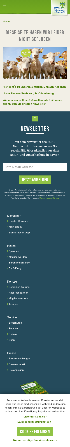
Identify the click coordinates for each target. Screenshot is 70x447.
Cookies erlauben (35, 432)
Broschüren (15, 322)
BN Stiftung (15, 268)
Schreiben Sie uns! (19, 286)
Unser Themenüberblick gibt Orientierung (28, 93)
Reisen (13, 334)
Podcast (13, 328)
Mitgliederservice (18, 298)
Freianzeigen (16, 369)
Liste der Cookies (35, 416)
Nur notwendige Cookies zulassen (35, 440)
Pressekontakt (17, 364)
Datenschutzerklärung (49, 198)
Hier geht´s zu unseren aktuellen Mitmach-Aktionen (34, 86)
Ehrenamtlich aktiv (19, 262)
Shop (12, 339)
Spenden (14, 251)
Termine (13, 304)
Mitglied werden (18, 256)
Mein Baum (15, 226)
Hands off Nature (18, 221)
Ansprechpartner (18, 292)
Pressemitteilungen (20, 358)
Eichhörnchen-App (19, 232)
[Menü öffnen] (4, 7)
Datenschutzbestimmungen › (35, 421)
